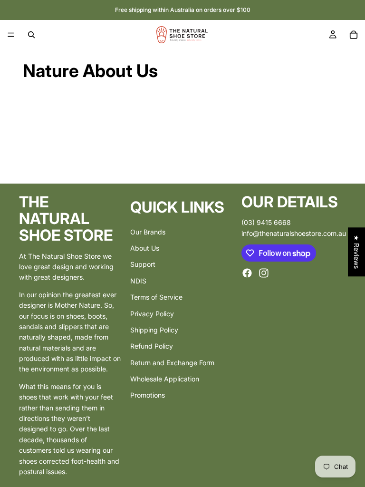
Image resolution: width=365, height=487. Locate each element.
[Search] (31, 34)
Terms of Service (156, 297)
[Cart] (353, 34)
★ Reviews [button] (357, 252)
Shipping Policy (154, 330)
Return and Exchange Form (172, 362)
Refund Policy (151, 346)
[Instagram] (263, 273)
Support (142, 264)
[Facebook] (247, 273)
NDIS (138, 280)
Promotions (147, 395)
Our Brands (147, 231)
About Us (144, 248)
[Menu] (11, 35)
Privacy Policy (152, 313)
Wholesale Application (164, 379)
